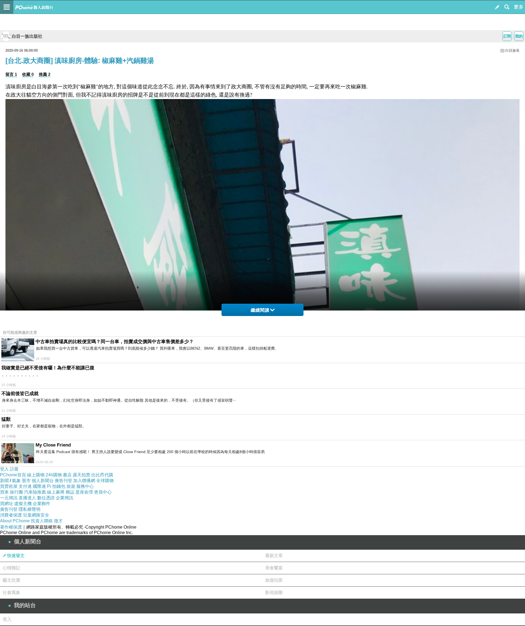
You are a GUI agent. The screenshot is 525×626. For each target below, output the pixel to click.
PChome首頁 (13, 475)
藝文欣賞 (11, 580)
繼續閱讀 (260, 310)
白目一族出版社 (27, 36)
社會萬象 (11, 592)
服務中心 (85, 486)
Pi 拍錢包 (56, 486)
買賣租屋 (9, 486)
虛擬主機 (23, 503)
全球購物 (105, 480)
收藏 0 (28, 74)
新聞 (4, 480)
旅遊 (70, 486)
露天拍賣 (81, 475)
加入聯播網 (84, 480)
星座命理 (84, 492)
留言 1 (11, 74)
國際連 (39, 486)
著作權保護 (11, 527)
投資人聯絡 (42, 520)
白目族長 (512, 50)
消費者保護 (11, 515)
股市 (26, 480)
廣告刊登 (63, 480)
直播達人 (27, 497)
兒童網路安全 (36, 515)
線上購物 (36, 475)
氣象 (16, 480)
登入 (4, 469)
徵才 (58, 520)
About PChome (15, 520)
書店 (67, 475)
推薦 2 (44, 74)
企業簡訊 (64, 497)
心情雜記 (11, 568)
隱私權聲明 (29, 509)
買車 (4, 492)
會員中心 (103, 492)
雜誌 (70, 492)
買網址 (6, 503)
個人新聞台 (43, 480)
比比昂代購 (102, 475)
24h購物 (54, 475)
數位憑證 (46, 497)
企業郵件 (41, 503)
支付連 (25, 486)
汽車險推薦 (35, 492)
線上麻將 (56, 492)
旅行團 (16, 492)
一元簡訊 (9, 497)
